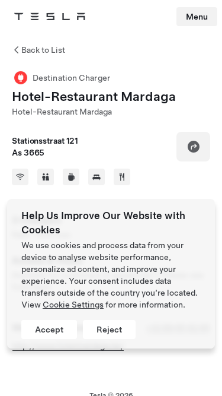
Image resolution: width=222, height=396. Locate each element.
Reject (109, 329)
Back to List (43, 50)
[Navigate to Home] (50, 16)
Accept (49, 329)
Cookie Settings (73, 304)
